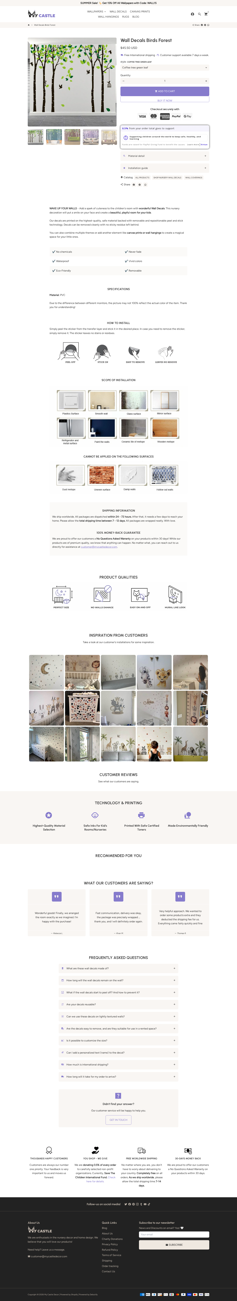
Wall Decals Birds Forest (44, 25)
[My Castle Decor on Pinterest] (133, 1204)
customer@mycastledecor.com (99, 546)
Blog (104, 1228)
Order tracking (110, 1266)
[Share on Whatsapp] (208, 25)
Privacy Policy (110, 1244)
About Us (107, 1233)
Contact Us (108, 1271)
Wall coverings (193, 177)
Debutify (94, 1294)
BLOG (135, 16)
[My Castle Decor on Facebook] (129, 1204)
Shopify (74, 1294)
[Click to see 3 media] (72, 137)
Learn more (193, 144)
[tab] (164, 156)
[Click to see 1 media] (36, 137)
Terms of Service (111, 1255)
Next (112, 82)
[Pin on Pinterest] (205, 25)
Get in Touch (118, 1119)
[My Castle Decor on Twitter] (125, 1204)
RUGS (125, 16)
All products (142, 177)
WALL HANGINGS (108, 16)
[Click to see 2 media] (54, 137)
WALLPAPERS (96, 11)
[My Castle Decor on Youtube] (145, 1204)
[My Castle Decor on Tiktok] (149, 1204)
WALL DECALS (118, 11)
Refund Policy (110, 1249)
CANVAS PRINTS (140, 11)
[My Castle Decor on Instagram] (137, 1204)
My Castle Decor (51, 1294)
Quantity (125, 75)
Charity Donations (112, 1238)
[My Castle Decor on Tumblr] (141, 1204)
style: (136, 61)
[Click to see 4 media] (91, 137)
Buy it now (165, 100)
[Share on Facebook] (202, 25)
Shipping (107, 1260)
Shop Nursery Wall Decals (167, 177)
